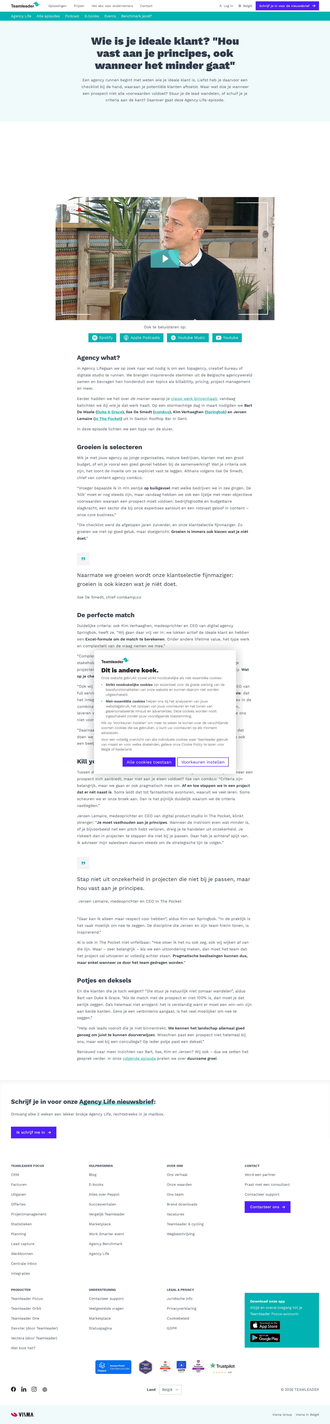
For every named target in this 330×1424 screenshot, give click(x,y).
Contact (146, 6)
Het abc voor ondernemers (112, 6)
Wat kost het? (23, 1348)
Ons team (175, 1194)
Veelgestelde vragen (106, 1308)
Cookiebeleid (178, 1318)
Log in (228, 6)
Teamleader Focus (27, 1298)
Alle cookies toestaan (149, 762)
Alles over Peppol (104, 1194)
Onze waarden (179, 1184)
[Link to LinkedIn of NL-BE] (23, 1389)
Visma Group (282, 1414)
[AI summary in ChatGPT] (45, 1389)
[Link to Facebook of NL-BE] (13, 1389)
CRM (15, 1174)
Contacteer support (106, 1298)
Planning (18, 1234)
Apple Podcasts (145, 337)
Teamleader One (25, 1318)
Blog (93, 1174)
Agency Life (21, 16)
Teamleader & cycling (185, 1224)
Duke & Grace (109, 412)
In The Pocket (108, 418)
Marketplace (100, 1224)
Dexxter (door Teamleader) (34, 1328)
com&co (161, 412)
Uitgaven (18, 1194)
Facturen (19, 1184)
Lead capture (22, 1244)
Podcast (72, 16)
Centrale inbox (24, 1263)
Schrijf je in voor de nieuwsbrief (284, 6)
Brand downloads (182, 1204)
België (105, 749)
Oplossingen (57, 6)
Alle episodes (48, 16)
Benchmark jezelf (136, 16)
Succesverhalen (102, 1204)
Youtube (230, 337)
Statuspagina (100, 1328)
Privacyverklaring (181, 1308)
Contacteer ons (264, 1207)
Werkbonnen (22, 1254)
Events (110, 16)
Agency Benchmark (105, 1244)
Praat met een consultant (267, 1184)
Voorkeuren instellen (203, 762)
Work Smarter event (106, 1234)
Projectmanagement (28, 1214)
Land (151, 1389)
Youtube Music (191, 337)
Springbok (215, 412)
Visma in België (307, 1414)
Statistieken (21, 1224)
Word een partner (260, 1174)
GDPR (172, 1328)
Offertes (18, 1204)
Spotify (106, 337)
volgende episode (139, 1058)
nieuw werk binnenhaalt (194, 398)
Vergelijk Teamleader (107, 1214)
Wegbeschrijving (181, 1234)
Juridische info (180, 1298)
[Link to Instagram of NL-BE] (34, 1389)
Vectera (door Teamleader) (34, 1338)
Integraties (20, 1273)
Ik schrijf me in (30, 1132)
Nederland (123, 749)
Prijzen (79, 6)
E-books (92, 16)
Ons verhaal (177, 1174)
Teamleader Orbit (26, 1308)
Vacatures (175, 1214)
